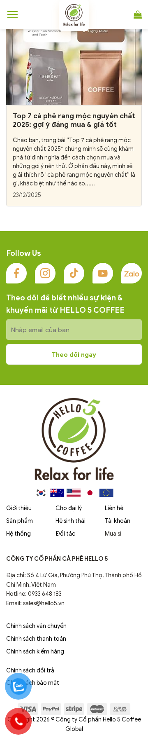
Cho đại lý (69, 508)
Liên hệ (114, 508)
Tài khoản (117, 521)
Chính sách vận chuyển (36, 626)
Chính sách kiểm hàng (35, 651)
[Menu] (12, 14)
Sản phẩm (19, 521)
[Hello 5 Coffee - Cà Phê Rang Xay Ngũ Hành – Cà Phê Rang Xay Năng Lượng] (74, 15)
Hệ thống (18, 533)
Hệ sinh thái (71, 521)
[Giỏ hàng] (138, 14)
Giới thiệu (19, 508)
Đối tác (65, 533)
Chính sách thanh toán (36, 638)
